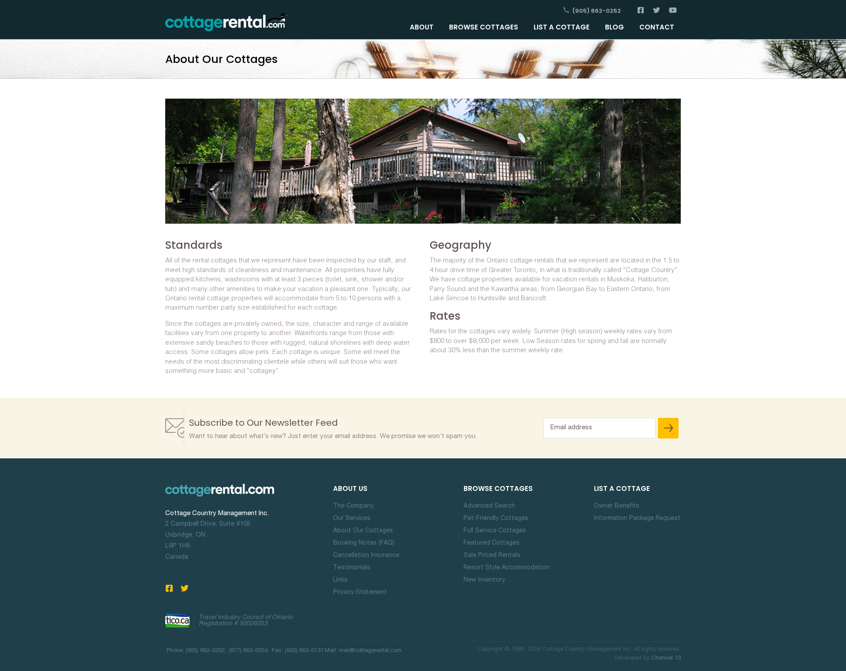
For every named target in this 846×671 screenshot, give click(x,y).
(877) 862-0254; (250, 651)
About (422, 27)
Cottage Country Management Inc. (217, 513)
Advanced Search (489, 506)
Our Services (352, 519)
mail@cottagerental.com (370, 651)
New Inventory (484, 580)
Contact (656, 27)
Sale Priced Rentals (492, 556)
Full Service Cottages (495, 531)
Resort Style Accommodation (506, 568)
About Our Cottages (363, 531)
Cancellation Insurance (366, 556)
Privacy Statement (360, 593)
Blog (614, 27)
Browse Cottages (483, 27)
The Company (353, 506)
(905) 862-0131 (303, 651)
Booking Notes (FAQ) (363, 543)
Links (340, 580)
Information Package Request (637, 519)
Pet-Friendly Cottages (496, 519)
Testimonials (352, 568)
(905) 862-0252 (596, 11)
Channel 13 (666, 658)
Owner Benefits (616, 506)
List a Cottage (562, 27)
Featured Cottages (491, 543)
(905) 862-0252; (205, 651)
